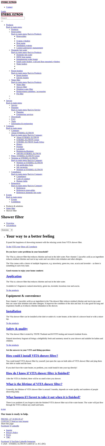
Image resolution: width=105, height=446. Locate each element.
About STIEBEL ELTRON (22, 133)
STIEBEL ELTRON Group (27, 140)
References (15, 183)
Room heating (17, 71)
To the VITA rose (13, 247)
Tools (13, 121)
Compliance (16, 172)
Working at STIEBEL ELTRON (24, 158)
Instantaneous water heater (27, 59)
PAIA (8, 435)
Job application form (24, 165)
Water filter (15, 80)
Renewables (16, 32)
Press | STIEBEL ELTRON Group (25, 156)
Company (15, 130)
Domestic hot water (19, 50)
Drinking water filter (24, 89)
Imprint (9, 430)
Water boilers (21, 64)
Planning (14, 107)
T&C (8, 437)
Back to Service (34, 110)
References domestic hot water (28, 192)
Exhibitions (15, 202)
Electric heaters (22, 78)
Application (14, 276)
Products (14, 29)
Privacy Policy (12, 432)
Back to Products (34, 34)
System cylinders (23, 41)
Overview (10, 223)
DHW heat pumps (23, 57)
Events (14, 199)
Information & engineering (22, 124)
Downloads (16, 117)
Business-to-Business (25, 151)
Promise (19, 147)
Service (14, 105)
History (19, 144)
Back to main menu (14, 27)
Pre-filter (19, 94)
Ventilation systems (24, 45)
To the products (12, 290)
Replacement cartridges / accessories (31, 91)
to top (3, 409)
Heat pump (20, 43)
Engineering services (24, 114)
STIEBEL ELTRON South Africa (30, 142)
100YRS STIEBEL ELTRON (28, 153)
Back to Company (35, 135)
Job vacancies (22, 167)
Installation (13, 311)
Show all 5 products (29, 247)
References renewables (25, 190)
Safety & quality (17, 328)
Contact (9, 7)
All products (11, 225)
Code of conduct (23, 179)
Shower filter (21, 87)
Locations (20, 149)
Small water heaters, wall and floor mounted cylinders (38, 62)
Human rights (21, 181)
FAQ (13, 119)
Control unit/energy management (29, 48)
